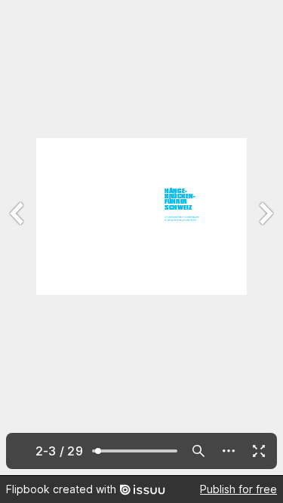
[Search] (198, 451)
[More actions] (229, 451)
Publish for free (238, 489)
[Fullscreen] (259, 451)
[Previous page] (18, 237)
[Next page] (265, 237)
